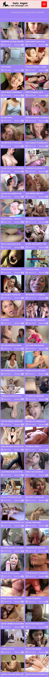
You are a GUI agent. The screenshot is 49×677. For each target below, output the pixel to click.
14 (30, 12)
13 (28, 12)
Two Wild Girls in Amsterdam (11, 143)
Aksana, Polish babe (33, 522)
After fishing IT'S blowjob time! (37, 143)
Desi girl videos (7, 117)
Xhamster (19, 45)
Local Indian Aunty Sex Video (12, 472)
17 (37, 12)
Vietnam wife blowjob (33, 649)
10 (22, 12)
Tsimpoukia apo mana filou (35, 548)
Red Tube (19, 576)
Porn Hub (43, 601)
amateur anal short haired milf (12, 674)
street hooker (6, 67)
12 (26, 12)
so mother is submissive (35, 396)
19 (41, 12)
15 (32, 12)
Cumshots (5, 320)
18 (39, 12)
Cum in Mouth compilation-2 (11, 92)
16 (35, 12)
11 (24, 12)
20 (43, 12)
